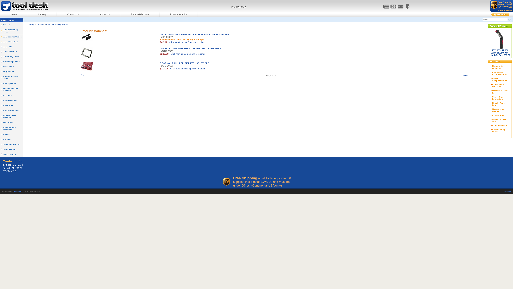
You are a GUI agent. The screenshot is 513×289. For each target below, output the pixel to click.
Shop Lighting (9, 154)
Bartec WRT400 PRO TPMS (499, 85)
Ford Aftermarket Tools (11, 77)
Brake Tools (8, 66)
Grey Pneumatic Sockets (10, 89)
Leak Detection (10, 100)
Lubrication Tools (11, 110)
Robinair (7, 139)
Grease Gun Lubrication (497, 98)
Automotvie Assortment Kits (499, 73)
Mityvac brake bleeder (498, 110)
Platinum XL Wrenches (497, 67)
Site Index (507, 191)
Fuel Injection (9, 83)
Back (83, 75)
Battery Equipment (11, 61)
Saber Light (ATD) (11, 144)
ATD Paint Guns (10, 42)
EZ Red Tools (498, 115)
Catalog (42, 14)
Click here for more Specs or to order (186, 42)
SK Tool (6, 25)
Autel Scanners (10, 52)
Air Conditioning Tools (10, 31)
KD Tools (7, 95)
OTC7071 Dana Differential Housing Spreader (190, 48)
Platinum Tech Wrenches (9, 128)
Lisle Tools (8, 105)
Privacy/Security (178, 14)
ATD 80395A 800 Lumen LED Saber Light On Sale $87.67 (500, 52)
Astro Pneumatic (499, 125)
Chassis (40, 24)
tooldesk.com (18, 191)
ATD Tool (7, 47)
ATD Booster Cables (12, 37)
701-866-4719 (238, 6)
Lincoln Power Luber (498, 104)
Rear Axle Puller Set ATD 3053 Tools (184, 63)
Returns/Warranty (140, 14)
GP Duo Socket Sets (499, 120)
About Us (105, 14)
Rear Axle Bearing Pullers (57, 24)
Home (14, 14)
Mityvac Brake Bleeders (9, 116)
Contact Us (73, 14)
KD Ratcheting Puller (498, 130)
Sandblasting (9, 149)
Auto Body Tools (11, 57)
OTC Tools (8, 122)
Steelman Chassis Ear (500, 92)
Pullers (6, 134)
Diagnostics (8, 71)
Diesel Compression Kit (499, 79)
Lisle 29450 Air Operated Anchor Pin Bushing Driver (195, 34)
